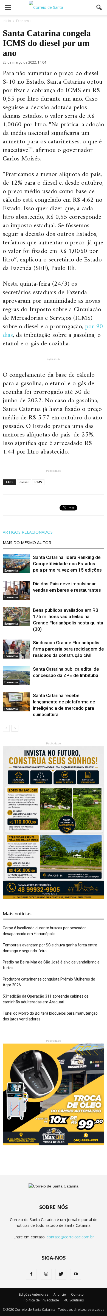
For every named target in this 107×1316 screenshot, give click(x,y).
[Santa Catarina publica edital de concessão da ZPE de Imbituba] (16, 675)
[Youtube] (75, 1274)
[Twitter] (60, 1274)
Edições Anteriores (33, 1294)
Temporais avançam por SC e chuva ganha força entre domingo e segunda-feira (50, 948)
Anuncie (60, 1294)
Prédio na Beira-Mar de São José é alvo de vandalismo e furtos (51, 965)
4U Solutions (74, 1300)
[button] (99, 7)
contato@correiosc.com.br (70, 1236)
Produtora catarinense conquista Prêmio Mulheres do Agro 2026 (49, 982)
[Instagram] (46, 1274)
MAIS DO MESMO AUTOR (27, 542)
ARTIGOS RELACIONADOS (28, 532)
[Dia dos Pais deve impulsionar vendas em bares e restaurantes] (16, 590)
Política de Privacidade (41, 1300)
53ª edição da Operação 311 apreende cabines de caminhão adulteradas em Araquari (46, 999)
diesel (24, 482)
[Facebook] (31, 1274)
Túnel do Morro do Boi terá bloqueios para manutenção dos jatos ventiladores (50, 1016)
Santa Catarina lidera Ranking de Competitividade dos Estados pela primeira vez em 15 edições (67, 564)
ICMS (38, 482)
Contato (77, 1294)
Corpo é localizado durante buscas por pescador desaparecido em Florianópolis (44, 931)
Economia (11, 570)
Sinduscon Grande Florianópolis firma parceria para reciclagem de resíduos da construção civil (68, 649)
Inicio (7, 20)
